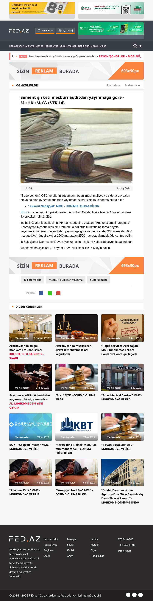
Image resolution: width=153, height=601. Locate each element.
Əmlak (94, 45)
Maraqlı (72, 45)
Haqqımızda (97, 555)
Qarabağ (68, 30)
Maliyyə (29, 45)
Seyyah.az (47, 30)
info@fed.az (124, 550)
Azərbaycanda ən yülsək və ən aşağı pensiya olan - (74, 56)
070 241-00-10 (125, 539)
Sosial (63, 45)
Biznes (39, 45)
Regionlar (83, 45)
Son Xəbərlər (16, 45)
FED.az (26, 212)
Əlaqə (47, 555)
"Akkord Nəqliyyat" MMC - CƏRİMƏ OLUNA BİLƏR (63, 206)
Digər (103, 45)
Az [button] (140, 45)
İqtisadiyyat (51, 45)
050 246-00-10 (127, 545)
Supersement (98, 279)
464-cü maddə (32, 279)
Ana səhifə (113, 85)
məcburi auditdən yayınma (66, 279)
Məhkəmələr (133, 85)
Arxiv (70, 555)
